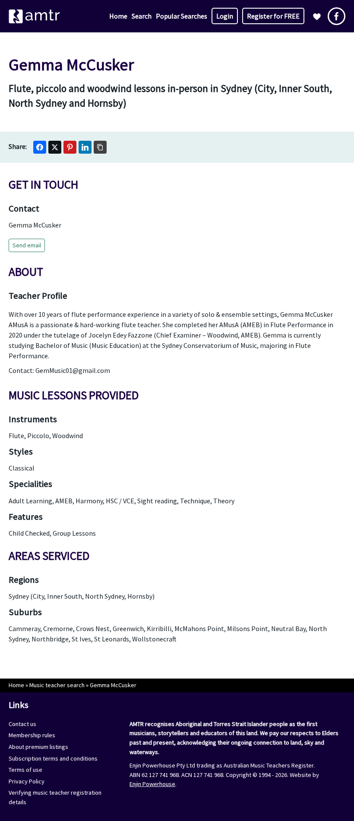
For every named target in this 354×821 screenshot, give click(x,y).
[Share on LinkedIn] (85, 147)
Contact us (22, 724)
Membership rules (32, 735)
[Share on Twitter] (54, 147)
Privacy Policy (26, 781)
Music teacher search (57, 685)
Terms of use (25, 770)
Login (224, 16)
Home (118, 16)
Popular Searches (181, 16)
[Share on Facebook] (39, 147)
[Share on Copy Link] (100, 147)
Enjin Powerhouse (152, 784)
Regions (24, 579)
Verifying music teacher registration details (55, 797)
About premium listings (38, 747)
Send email (27, 245)
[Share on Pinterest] (69, 147)
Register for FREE (273, 16)
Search (142, 16)
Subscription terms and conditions (53, 758)
